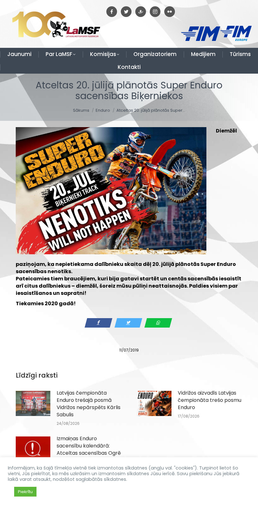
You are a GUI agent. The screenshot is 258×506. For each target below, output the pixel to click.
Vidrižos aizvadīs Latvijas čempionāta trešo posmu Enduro (209, 400)
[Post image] (33, 403)
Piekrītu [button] (25, 492)
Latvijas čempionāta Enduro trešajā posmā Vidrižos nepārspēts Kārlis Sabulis (89, 403)
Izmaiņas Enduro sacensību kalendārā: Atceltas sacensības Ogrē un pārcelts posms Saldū (89, 449)
